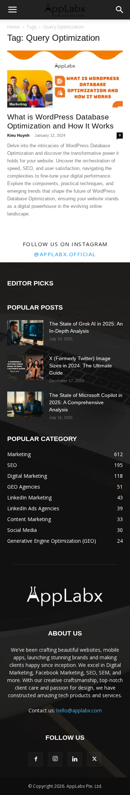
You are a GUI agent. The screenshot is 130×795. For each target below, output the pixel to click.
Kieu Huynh (18, 135)
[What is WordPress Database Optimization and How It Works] (65, 79)
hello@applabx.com (79, 710)
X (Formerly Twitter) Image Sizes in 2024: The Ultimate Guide (80, 365)
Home (13, 27)
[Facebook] (36, 759)
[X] (94, 759)
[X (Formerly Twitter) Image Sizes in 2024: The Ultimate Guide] (25, 367)
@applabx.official (65, 254)
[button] (12, 9)
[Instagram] (55, 759)
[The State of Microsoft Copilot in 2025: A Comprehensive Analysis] (25, 404)
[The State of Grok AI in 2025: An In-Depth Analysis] (25, 332)
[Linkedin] (75, 759)
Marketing (18, 104)
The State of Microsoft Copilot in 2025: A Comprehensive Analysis (85, 402)
